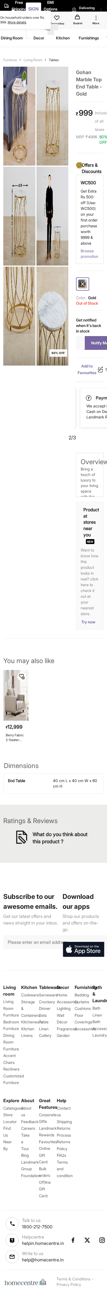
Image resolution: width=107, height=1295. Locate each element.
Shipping (64, 1121)
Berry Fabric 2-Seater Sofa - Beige (15, 737)
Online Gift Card (44, 1155)
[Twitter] (87, 1240)
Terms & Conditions (74, 1279)
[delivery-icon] (89, 398)
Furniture (10, 60)
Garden (63, 1035)
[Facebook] (72, 1240)
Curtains (82, 1001)
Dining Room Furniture (11, 1042)
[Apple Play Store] (83, 949)
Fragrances (67, 1028)
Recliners (11, 1069)
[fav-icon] (57, 18)
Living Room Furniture (11, 1008)
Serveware (48, 995)
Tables (54, 60)
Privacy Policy (69, 1284)
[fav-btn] (22, 676)
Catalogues (13, 1108)
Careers (28, 1128)
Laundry (99, 1035)
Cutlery (45, 1035)
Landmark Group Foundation (31, 1169)
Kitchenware (32, 1022)
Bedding (82, 995)
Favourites (48, 1141)
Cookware (30, 995)
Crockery (47, 1001)
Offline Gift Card (45, 1189)
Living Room (33, 60)
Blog (25, 1155)
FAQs (61, 1155)
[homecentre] (26, 1281)
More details (17, 22)
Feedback (29, 1121)
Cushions (83, 1008)
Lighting (64, 1008)
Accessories (85, 1028)
